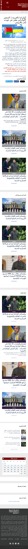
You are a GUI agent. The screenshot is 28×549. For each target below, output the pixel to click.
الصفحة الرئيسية (4, 538)
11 (18, 467)
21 (8, 469)
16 (24, 469)
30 (24, 473)
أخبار (26, 11)
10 (21, 467)
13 (11, 467)
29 (4, 471)
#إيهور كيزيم (15, 76)
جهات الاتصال (10, 538)
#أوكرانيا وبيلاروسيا (12, 40)
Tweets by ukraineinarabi (14, 501)
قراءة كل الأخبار (14, 449)
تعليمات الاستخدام (24, 538)
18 (18, 469)
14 (8, 467)
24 (21, 471)
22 (4, 469)
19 (14, 469)
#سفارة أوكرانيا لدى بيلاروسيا (17, 42)
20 (11, 469)
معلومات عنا (17, 538)
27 (11, 471)
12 (14, 467)
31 (21, 473)
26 (14, 471)
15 (4, 467)
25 (18, 471)
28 (8, 471)
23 (24, 471)
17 (21, 469)
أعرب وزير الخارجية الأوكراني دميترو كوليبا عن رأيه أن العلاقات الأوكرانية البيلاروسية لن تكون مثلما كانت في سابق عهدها (14, 69)
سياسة (22, 11)
